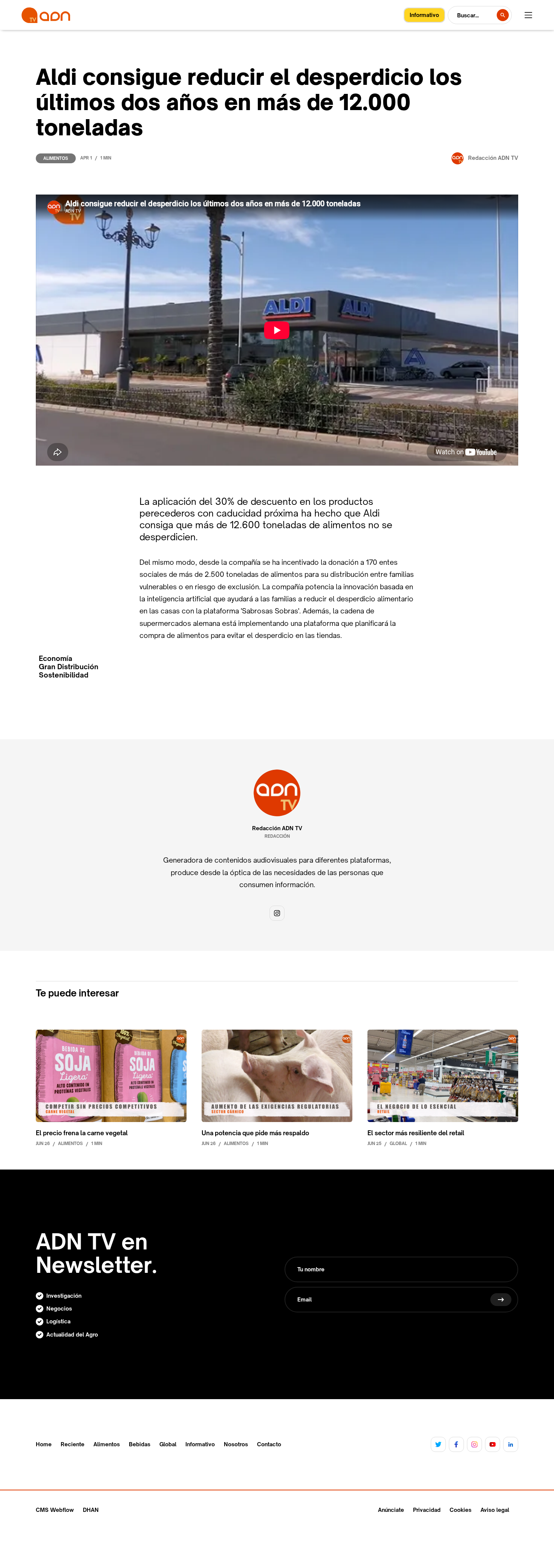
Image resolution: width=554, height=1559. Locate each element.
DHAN (91, 1510)
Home (44, 1444)
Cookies (460, 1510)
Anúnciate (391, 1510)
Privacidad (427, 1510)
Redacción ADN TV (277, 828)
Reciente (72, 1444)
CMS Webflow (55, 1510)
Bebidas (139, 1444)
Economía (55, 658)
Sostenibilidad (64, 675)
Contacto (269, 1444)
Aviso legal (495, 1510)
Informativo (200, 1444)
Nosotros (236, 1444)
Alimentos (55, 158)
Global (167, 1444)
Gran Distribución (68, 667)
